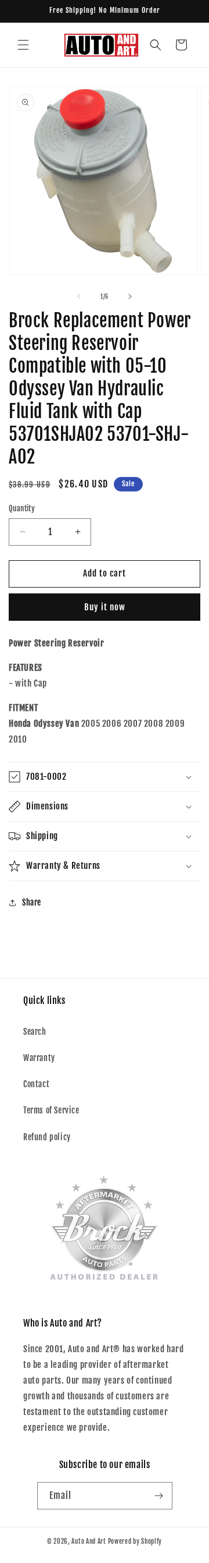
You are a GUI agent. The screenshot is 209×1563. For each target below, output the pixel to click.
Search (34, 1032)
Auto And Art (88, 1541)
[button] (23, 45)
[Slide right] (130, 296)
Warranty (39, 1058)
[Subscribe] (159, 1495)
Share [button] (31, 902)
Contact (36, 1084)
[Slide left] (79, 296)
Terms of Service (51, 1110)
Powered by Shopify (135, 1541)
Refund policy (47, 1137)
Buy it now (104, 607)
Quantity (22, 508)
